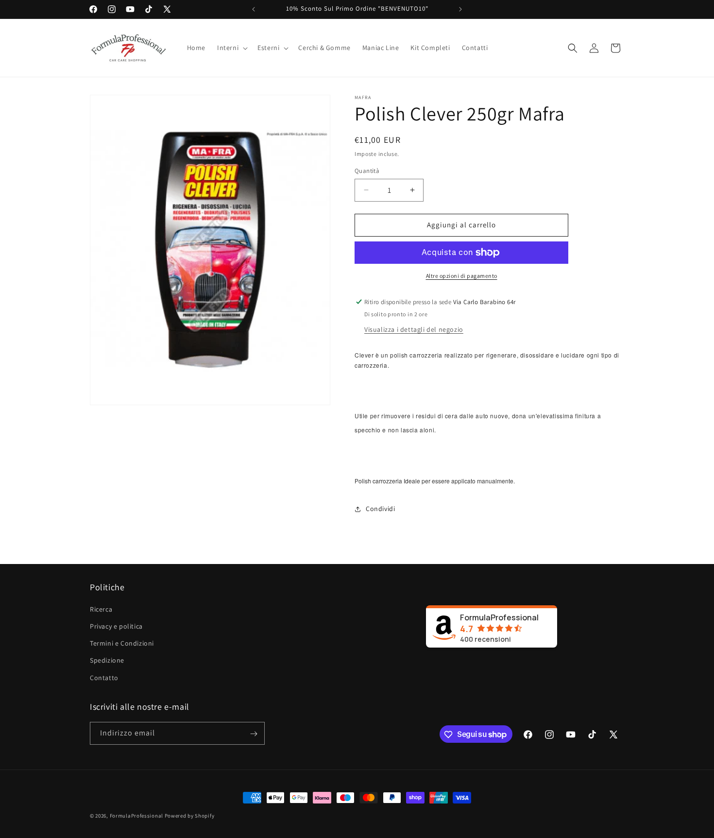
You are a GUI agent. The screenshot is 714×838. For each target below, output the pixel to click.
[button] (231, 47)
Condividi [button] (380, 508)
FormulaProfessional (137, 815)
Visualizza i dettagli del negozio (413, 329)
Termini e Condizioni (122, 643)
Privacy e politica (116, 626)
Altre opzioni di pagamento (461, 275)
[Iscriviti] (253, 733)
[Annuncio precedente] (253, 9)
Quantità (367, 171)
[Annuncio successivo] (460, 9)
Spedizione (107, 660)
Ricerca (101, 609)
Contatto (104, 677)
